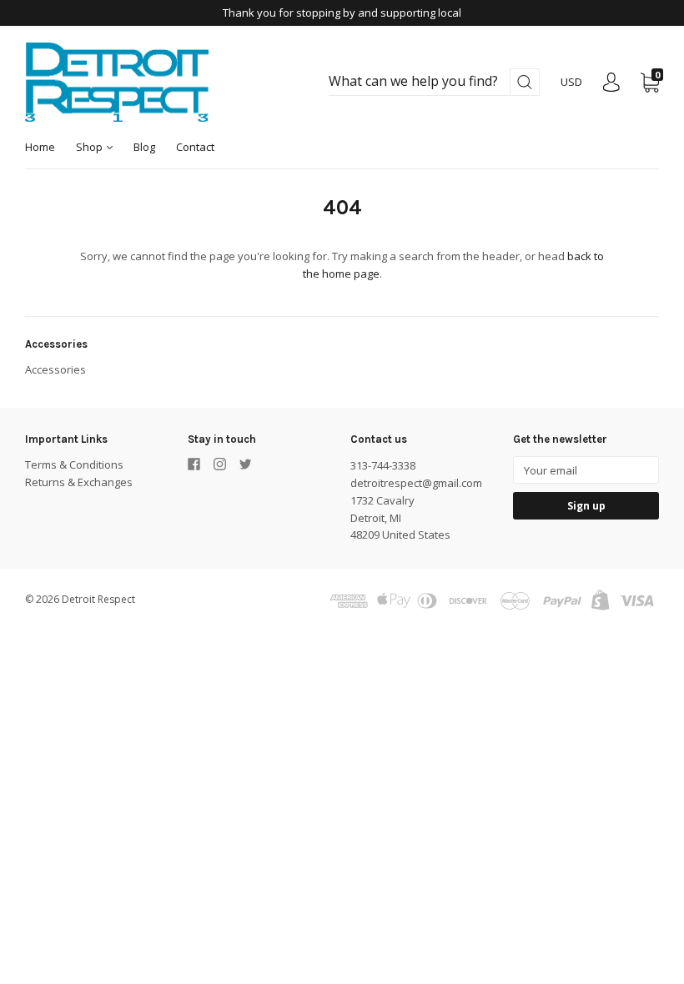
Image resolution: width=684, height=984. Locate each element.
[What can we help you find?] (434, 81)
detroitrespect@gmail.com (416, 482)
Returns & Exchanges (79, 481)
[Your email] (586, 470)
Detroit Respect (98, 599)
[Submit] (525, 82)
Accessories (55, 369)
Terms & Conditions (74, 464)
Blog (144, 146)
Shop (90, 146)
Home (40, 146)
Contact (195, 146)
